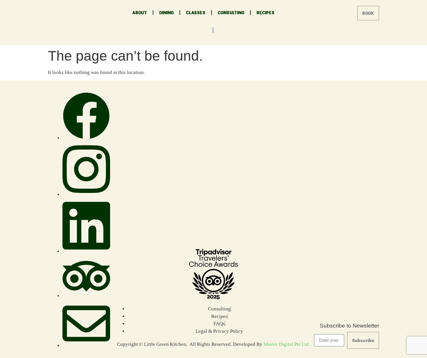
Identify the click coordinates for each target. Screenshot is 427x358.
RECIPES (265, 12)
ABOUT (139, 12)
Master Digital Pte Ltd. (286, 344)
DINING (166, 12)
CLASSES (195, 12)
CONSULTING (231, 12)
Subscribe (363, 340)
